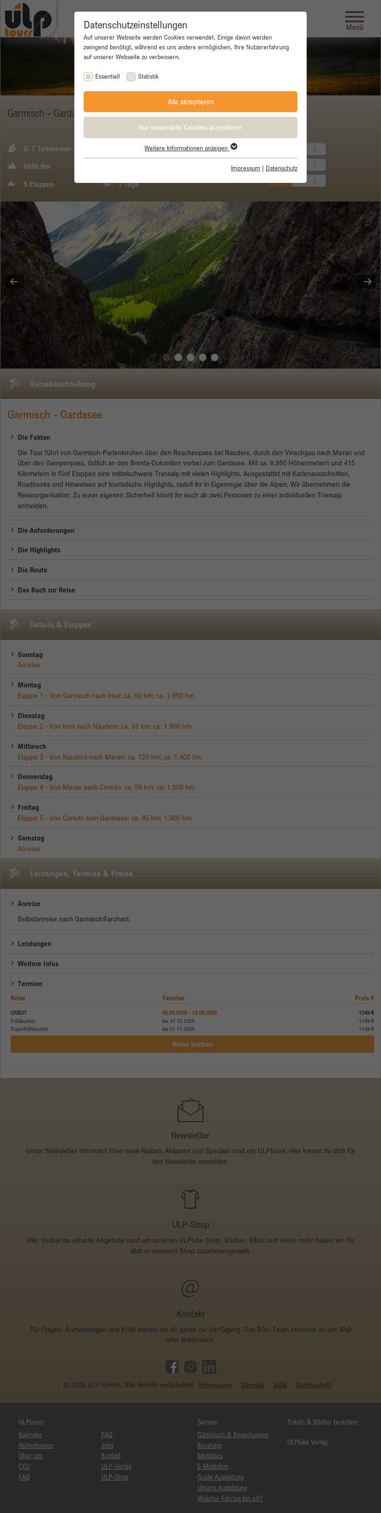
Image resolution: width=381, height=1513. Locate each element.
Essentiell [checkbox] (107, 76)
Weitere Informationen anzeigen (187, 148)
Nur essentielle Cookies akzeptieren (190, 127)
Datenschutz (281, 168)
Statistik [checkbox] (148, 76)
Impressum (245, 168)
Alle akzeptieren (191, 101)
